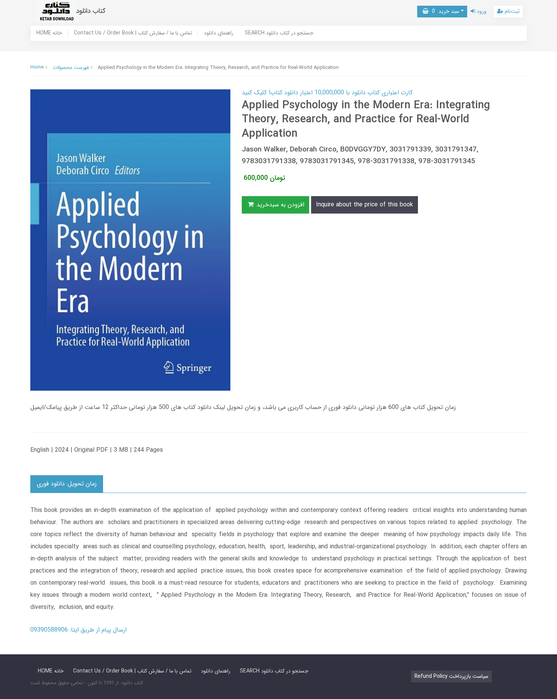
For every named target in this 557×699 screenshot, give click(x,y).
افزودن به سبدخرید (279, 204)
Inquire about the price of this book (364, 204)
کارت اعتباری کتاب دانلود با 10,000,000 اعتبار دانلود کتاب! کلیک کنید (327, 92)
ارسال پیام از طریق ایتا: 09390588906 (78, 630)
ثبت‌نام (511, 11)
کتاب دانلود (91, 11)
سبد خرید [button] (444, 11)
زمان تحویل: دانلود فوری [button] (67, 483)
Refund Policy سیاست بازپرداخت (451, 676)
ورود (481, 11)
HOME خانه (49, 33)
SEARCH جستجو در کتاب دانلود (279, 33)
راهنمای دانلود (218, 33)
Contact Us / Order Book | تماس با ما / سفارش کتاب (133, 33)
